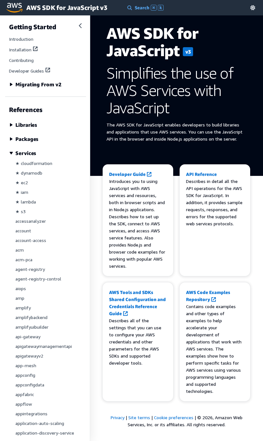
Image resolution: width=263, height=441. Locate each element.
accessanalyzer (30, 221)
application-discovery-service (44, 433)
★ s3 (20, 211)
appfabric (24, 394)
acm (19, 250)
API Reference (201, 174)
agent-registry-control (38, 278)
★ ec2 (21, 182)
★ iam (21, 192)
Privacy (117, 417)
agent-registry (30, 269)
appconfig (25, 375)
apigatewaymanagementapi (43, 346)
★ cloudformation (33, 163)
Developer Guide (127, 174)
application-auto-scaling (39, 423)
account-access (30, 240)
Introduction (21, 39)
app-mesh (25, 365)
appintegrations (31, 413)
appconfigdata (29, 384)
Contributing (21, 60)
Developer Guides (26, 71)
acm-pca (23, 259)
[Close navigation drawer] (80, 25)
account (23, 230)
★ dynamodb (28, 173)
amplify (23, 307)
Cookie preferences (173, 417)
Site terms (139, 417)
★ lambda (25, 201)
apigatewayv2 (29, 356)
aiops (20, 288)
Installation (20, 49)
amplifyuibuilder (31, 327)
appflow (23, 404)
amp (19, 298)
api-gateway (27, 336)
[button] (252, 7)
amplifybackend (31, 317)
